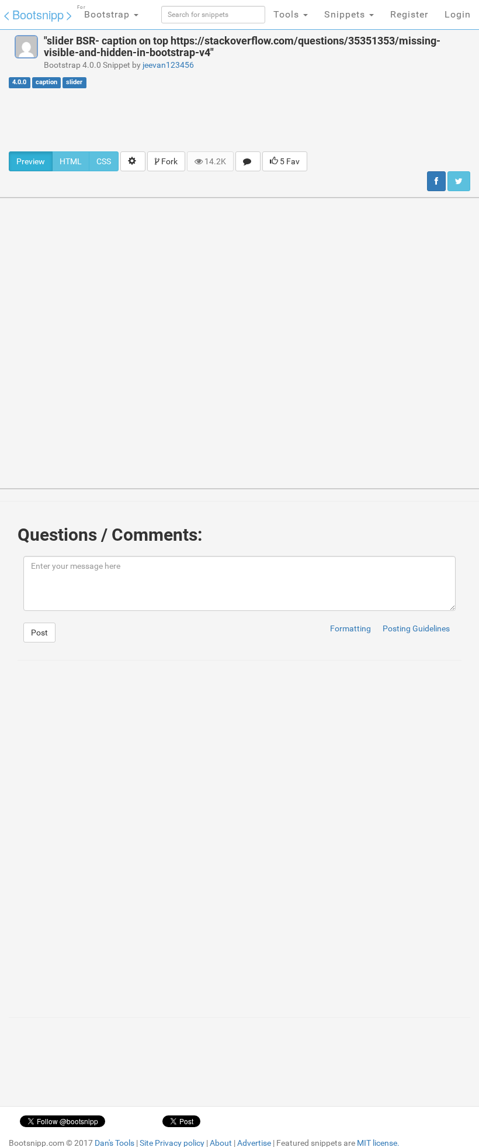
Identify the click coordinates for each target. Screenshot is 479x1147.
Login (458, 14)
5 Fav (289, 161)
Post (39, 632)
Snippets (346, 14)
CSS (103, 161)
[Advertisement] (239, 119)
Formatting (350, 628)
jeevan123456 (168, 65)
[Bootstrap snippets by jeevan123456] (26, 46)
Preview (30, 161)
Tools (287, 14)
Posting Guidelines (416, 628)
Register (409, 14)
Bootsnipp (38, 14)
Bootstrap (105, 12)
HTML (71, 161)
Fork (168, 161)
